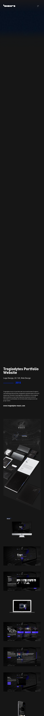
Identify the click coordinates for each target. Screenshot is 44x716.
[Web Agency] (9, 6)
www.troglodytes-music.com (14, 406)
